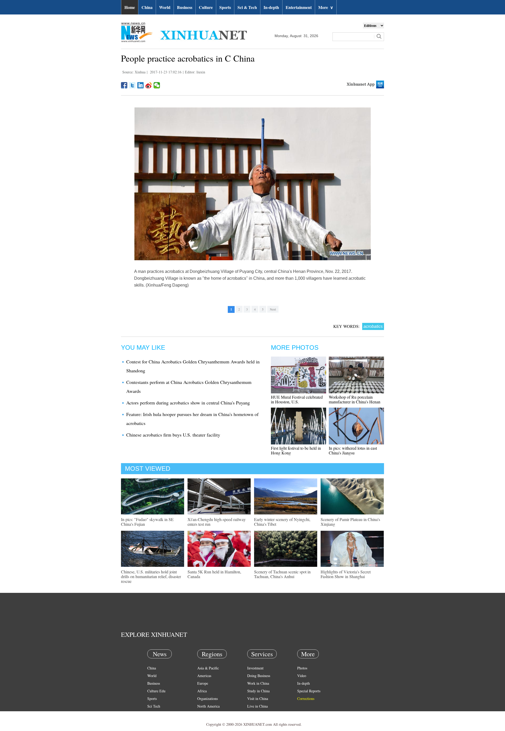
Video (301, 675)
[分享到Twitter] (132, 85)
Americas (204, 675)
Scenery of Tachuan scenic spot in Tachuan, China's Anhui (282, 574)
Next (273, 309)
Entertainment (299, 7)
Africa (202, 690)
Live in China (257, 706)
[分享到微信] (157, 85)
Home (129, 7)
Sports (225, 7)
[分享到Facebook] (124, 85)
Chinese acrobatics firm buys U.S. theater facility (173, 435)
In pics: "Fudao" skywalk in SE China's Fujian (147, 522)
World (164, 7)
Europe (202, 683)
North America (208, 706)
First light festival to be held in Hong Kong (296, 450)
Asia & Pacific (208, 667)
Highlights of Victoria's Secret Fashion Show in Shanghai (346, 574)
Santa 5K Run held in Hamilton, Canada (214, 574)
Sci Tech (153, 706)
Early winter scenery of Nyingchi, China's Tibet (282, 522)
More (325, 7)
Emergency (255, 713)
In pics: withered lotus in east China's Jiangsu (353, 450)
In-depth (271, 7)
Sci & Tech (247, 7)
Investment (255, 667)
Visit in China (257, 698)
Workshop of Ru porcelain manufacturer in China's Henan (354, 399)
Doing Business (258, 675)
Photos (302, 667)
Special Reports (308, 690)
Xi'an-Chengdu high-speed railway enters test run (217, 522)
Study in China (258, 690)
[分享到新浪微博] (148, 85)
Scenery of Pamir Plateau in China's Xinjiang (350, 522)
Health (152, 713)
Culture (206, 7)
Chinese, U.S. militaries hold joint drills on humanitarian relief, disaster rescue (151, 576)
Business (184, 7)
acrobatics (373, 326)
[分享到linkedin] (140, 85)
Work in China (258, 683)
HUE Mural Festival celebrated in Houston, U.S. (297, 399)
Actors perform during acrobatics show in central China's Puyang (188, 402)
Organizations (207, 698)
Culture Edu (156, 690)
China (147, 7)
